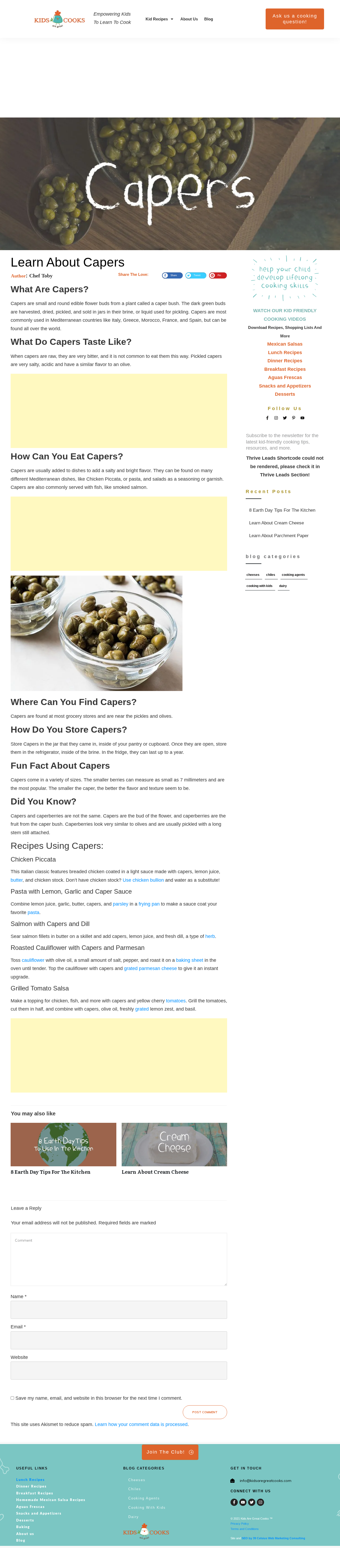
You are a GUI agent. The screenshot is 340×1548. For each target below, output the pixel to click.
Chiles (270, 575)
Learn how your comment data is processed (141, 1424)
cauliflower (33, 960)
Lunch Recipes (285, 352)
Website (19, 1357)
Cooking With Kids (259, 586)
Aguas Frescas (285, 377)
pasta (33, 912)
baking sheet (189, 960)
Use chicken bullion (143, 880)
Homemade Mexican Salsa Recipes (51, 1500)
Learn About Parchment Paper (285, 536)
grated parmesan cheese (151, 968)
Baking (23, 1527)
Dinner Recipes (284, 360)
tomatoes (176, 1000)
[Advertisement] (170, 78)
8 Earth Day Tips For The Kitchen (285, 510)
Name (19, 1296)
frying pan (150, 904)
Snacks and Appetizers (285, 386)
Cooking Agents (293, 575)
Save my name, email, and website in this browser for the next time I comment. (98, 1398)
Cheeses (253, 575)
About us (25, 1534)
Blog (21, 1540)
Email (18, 1326)
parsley (120, 904)
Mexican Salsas (285, 344)
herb (210, 936)
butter (17, 880)
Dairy (283, 586)
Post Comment (205, 1412)
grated (142, 1009)
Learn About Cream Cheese (285, 523)
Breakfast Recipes (285, 369)
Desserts (285, 394)
